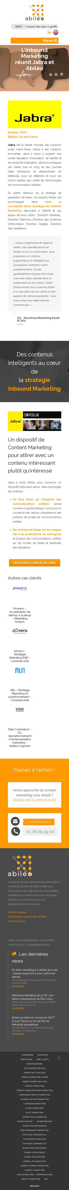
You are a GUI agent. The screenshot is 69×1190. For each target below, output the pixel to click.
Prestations (26, 1059)
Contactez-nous (16, 921)
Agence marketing (34, 1086)
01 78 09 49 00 (40, 831)
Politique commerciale (34, 1135)
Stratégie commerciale (34, 1144)
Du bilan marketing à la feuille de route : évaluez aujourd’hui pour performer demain (35, 973)
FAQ (46, 1179)
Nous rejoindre (34, 1064)
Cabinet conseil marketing (34, 1166)
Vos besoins (27, 1055)
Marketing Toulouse (34, 1073)
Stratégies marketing (34, 1139)
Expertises (42, 1055)
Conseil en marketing (34, 1161)
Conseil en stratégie (34, 1157)
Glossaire (34, 1186)
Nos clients (43, 1059)
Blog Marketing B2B (34, 1068)
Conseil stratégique (34, 1152)
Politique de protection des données (27, 916)
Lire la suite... (18, 985)
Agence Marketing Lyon (34, 1082)
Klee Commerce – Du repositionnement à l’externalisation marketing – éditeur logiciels (19, 738)
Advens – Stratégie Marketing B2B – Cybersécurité (19, 656)
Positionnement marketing (34, 1130)
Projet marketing (31, 1179)
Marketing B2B (44, 1121)
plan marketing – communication (34, 1175)
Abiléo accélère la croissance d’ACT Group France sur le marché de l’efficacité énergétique (33, 1021)
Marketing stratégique (34, 1148)
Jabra (11, 144)
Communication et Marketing (34, 1095)
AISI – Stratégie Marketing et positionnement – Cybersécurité (19, 695)
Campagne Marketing (35, 1104)
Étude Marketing (34, 1108)
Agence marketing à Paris (34, 1077)
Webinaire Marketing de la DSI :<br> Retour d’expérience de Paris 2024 (33, 997)
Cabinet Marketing (35, 1170)
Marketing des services (34, 1126)
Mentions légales (17, 912)
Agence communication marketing (35, 1090)
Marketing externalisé (34, 1117)
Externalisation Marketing (34, 1099)
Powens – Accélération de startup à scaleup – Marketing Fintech (19, 615)
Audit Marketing (34, 1113)
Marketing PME (25, 1121)
